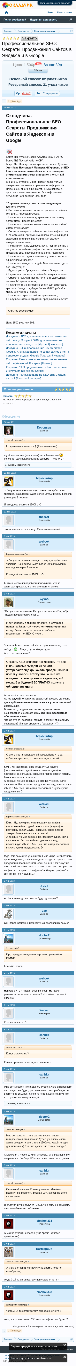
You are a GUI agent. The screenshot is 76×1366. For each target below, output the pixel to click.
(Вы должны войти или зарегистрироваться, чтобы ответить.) (43, 1326)
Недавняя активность (43, 19)
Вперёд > (16, 101)
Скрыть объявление (64, 1345)
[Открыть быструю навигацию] (71, 31)
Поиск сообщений (15, 19)
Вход (50, 12)
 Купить (38, 70)
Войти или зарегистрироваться (55, 3)
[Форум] (6, 12)
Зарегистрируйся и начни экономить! (34, 1346)
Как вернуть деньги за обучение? (32, 1358)
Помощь (68, 1349)
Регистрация (64, 12)
